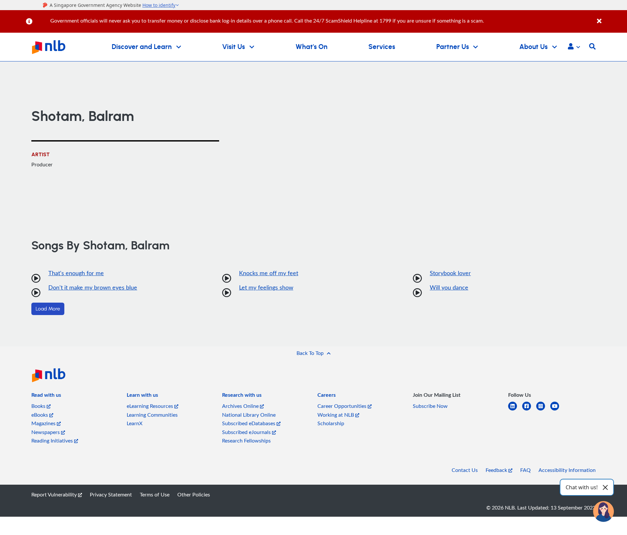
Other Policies (193, 494)
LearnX (134, 423)
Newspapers (46, 432)
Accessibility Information (567, 470)
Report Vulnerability (54, 494)
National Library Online (249, 414)
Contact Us (465, 470)
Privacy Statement (111, 494)
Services (381, 46)
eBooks (40, 414)
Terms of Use (154, 494)
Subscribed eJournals (247, 432)
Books (39, 406)
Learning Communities (152, 414)
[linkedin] (515, 410)
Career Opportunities (342, 406)
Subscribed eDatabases (249, 423)
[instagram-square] (543, 410)
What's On (312, 46)
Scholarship (330, 423)
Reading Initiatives (52, 440)
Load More (48, 308)
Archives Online (241, 406)
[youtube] (557, 410)
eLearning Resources (150, 406)
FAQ (525, 470)
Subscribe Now (430, 406)
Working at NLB (336, 414)
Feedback (497, 470)
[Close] (611, 17)
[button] (574, 47)
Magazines (44, 423)
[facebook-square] (529, 410)
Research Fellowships (246, 440)
